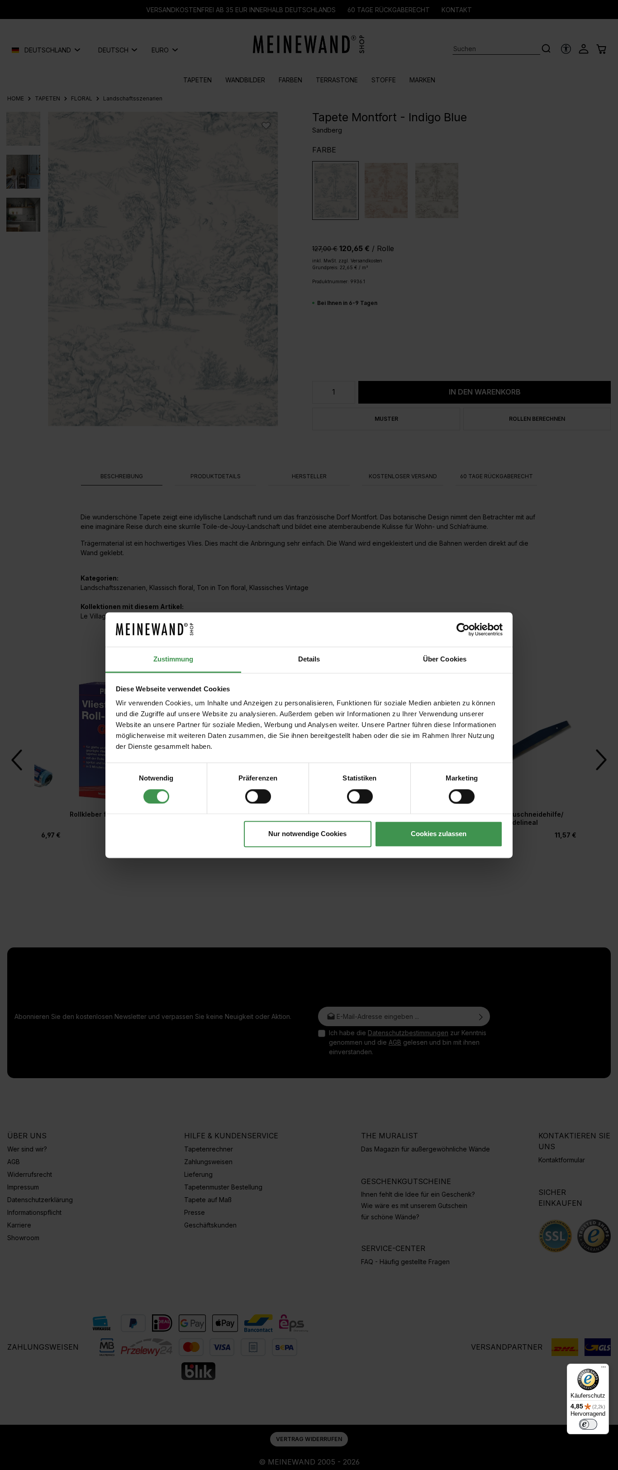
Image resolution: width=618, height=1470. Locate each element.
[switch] (258, 796)
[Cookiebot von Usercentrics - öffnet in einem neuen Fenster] (463, 629)
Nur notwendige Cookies (307, 834)
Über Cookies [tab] (444, 659)
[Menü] (603, 1369)
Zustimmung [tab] (173, 659)
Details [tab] (309, 659)
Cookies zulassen (438, 834)
